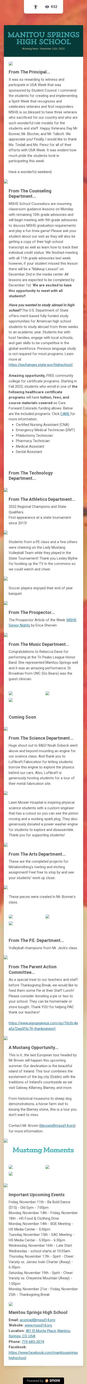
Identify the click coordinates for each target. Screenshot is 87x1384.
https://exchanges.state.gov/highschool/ (41, 365)
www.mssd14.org (38, 1325)
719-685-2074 (33, 1342)
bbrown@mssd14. (57, 1125)
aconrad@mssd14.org (37, 1320)
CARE (65, 414)
